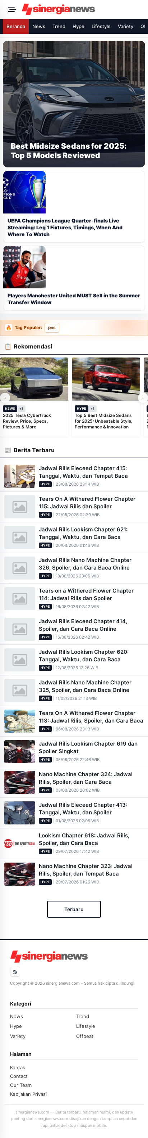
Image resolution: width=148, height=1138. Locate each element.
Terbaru (74, 909)
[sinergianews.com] (83, 9)
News (38, 26)
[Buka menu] (10, 9)
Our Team (21, 1085)
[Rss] (15, 972)
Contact (19, 1076)
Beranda (15, 26)
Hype (78, 26)
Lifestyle (101, 26)
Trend (58, 26)
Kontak (17, 1067)
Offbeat (84, 1036)
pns (52, 327)
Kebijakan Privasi (28, 1094)
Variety (125, 26)
